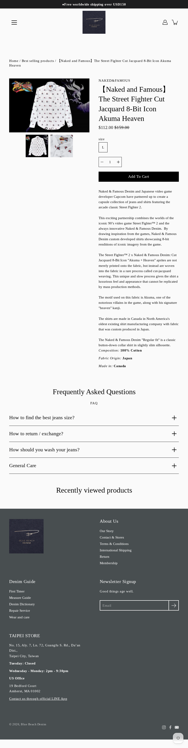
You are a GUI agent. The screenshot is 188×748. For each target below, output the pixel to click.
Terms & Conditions (114, 544)
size (102, 139)
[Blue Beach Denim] (94, 22)
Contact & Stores (112, 537)
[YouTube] (177, 727)
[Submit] (174, 605)
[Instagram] (164, 727)
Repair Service (19, 610)
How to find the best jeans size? (42, 417)
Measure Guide (20, 598)
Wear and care (19, 617)
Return (104, 556)
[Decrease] (102, 162)
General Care (22, 465)
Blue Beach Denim (33, 724)
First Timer (17, 591)
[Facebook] (170, 727)
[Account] (165, 22)
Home (13, 61)
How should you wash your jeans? (44, 449)
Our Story (107, 531)
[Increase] (118, 162)
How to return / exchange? (36, 433)
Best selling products (38, 61)
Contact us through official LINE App (38, 699)
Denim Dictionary (22, 604)
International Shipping (116, 550)
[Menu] (14, 22)
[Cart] (175, 22)
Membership (109, 563)
